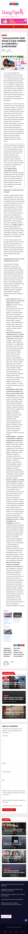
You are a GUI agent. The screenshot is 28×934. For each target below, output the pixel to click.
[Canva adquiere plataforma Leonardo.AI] (17, 615)
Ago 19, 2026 (8, 716)
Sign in (10, 931)
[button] (25, 27)
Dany (9, 49)
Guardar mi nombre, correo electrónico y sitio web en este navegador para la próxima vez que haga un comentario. (13, 792)
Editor (14, 686)
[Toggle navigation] (13, 27)
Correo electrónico (6, 771)
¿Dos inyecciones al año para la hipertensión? (12, 899)
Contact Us (23, 931)
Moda (5, 827)
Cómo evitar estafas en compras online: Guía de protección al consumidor (18, 652)
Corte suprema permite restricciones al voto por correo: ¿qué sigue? (14, 872)
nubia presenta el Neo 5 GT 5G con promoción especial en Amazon (14, 684)
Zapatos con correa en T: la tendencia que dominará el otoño (12, 844)
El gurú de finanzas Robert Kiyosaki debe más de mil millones (12, 858)
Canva (5, 73)
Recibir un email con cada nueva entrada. (13, 805)
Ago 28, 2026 (8, 686)
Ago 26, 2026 (8, 701)
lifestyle (5, 855)
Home (5, 931)
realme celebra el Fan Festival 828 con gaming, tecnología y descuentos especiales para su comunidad (14, 700)
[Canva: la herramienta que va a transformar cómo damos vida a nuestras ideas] (8, 631)
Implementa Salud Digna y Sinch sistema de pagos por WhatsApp (8, 652)
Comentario (5, 735)
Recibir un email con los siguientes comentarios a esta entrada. (13, 801)
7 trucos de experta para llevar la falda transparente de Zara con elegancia (13, 830)
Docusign (17, 245)
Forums (16, 931)
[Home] (2, 27)
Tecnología (4, 35)
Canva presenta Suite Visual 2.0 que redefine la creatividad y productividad (14, 42)
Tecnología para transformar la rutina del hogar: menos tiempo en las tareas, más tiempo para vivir (14, 714)
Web (3, 780)
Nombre (4, 763)
